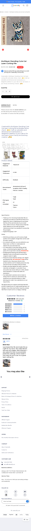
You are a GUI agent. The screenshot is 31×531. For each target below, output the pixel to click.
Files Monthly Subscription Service (10, 437)
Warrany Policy (5, 399)
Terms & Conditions (6, 404)
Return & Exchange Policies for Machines (12, 396)
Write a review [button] (15, 315)
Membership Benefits (7, 425)
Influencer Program (6, 428)
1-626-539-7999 (8, 462)
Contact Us (4, 450)
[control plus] (9, 91)
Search (3, 407)
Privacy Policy (5, 402)
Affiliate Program (6, 419)
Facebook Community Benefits (9, 422)
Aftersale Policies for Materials (9, 393)
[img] (6, 338)
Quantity (4, 88)
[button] (3, 5)
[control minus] (3, 91)
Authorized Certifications (8, 452)
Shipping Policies (6, 391)
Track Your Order (6, 410)
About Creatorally (6, 447)
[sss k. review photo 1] (6, 363)
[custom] (6, 491)
